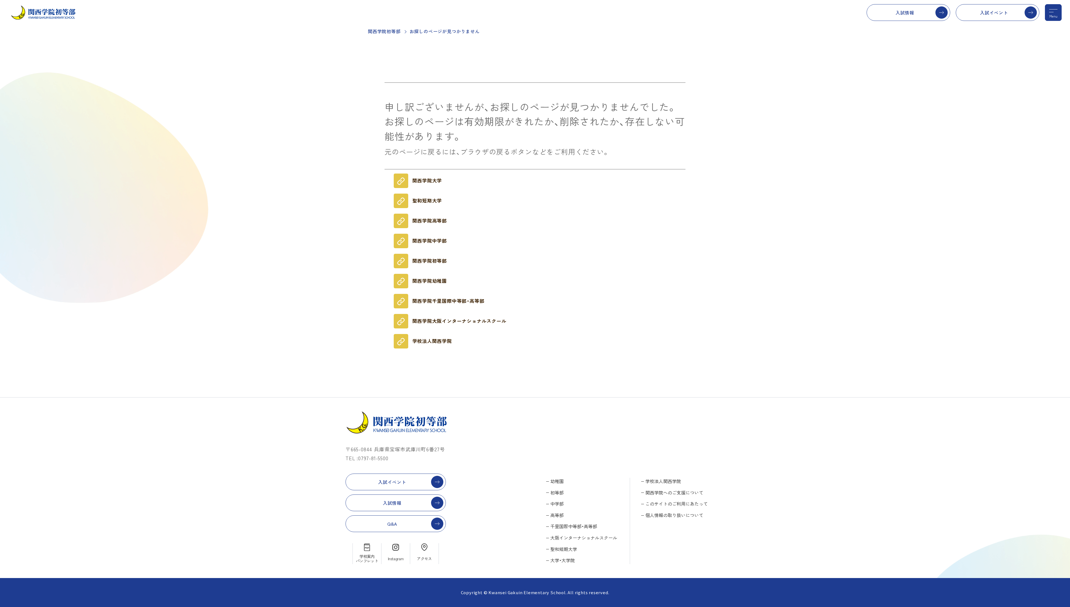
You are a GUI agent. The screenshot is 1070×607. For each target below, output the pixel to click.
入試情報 (905, 12)
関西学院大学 (427, 180)
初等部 (557, 492)
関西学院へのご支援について (674, 492)
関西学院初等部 (384, 31)
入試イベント (994, 12)
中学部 (557, 503)
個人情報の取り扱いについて (674, 515)
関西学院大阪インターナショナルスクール (459, 321)
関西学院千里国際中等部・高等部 (448, 301)
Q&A (392, 523)
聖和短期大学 (427, 200)
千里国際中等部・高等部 (573, 526)
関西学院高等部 (429, 220)
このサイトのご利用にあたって (676, 503)
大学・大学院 (562, 560)
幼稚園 (557, 481)
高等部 (557, 515)
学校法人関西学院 (432, 341)
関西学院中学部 (429, 240)
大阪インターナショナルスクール (583, 537)
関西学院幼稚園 (429, 280)
